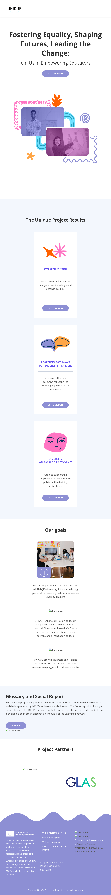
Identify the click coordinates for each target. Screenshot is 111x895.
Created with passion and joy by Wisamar (64, 890)
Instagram (55, 837)
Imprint (45, 849)
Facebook (55, 842)
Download (16, 725)
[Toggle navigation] (107, 8)
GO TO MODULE (55, 308)
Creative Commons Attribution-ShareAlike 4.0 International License (89, 847)
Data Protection (58, 846)
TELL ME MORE (55, 73)
